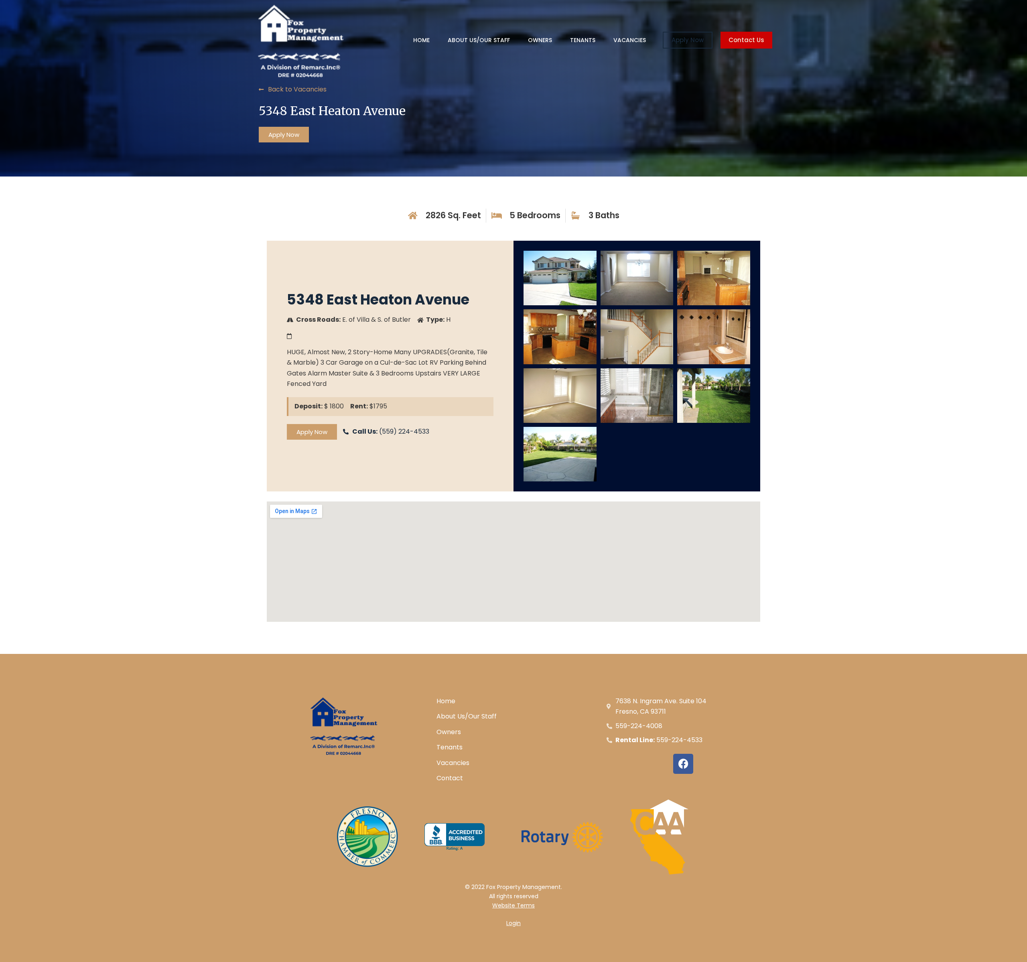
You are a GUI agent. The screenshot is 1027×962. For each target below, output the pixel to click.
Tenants (582, 40)
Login (513, 923)
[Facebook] (683, 764)
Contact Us (746, 40)
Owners (540, 40)
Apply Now (688, 40)
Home (421, 40)
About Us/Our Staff (479, 40)
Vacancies (629, 40)
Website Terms (513, 905)
